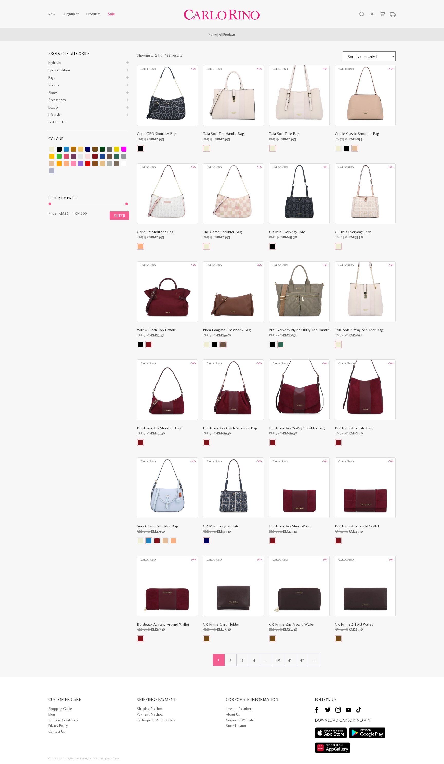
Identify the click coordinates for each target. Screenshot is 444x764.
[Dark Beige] (80, 149)
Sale (111, 14)
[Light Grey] (80, 156)
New (51, 14)
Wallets (53, 85)
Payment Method (150, 714)
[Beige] (51, 149)
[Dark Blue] (87, 149)
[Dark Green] (102, 149)
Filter (119, 215)
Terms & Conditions (63, 720)
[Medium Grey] (123, 156)
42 (302, 660)
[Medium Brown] (109, 156)
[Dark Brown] (95, 149)
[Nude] (51, 163)
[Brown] (73, 149)
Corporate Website (240, 720)
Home (213, 35)
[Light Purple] (51, 170)
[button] (140, 148)
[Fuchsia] (123, 149)
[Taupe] (116, 163)
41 (290, 660)
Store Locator (236, 726)
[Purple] (80, 163)
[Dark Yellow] (116, 149)
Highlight (71, 14)
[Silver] (109, 163)
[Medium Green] (116, 156)
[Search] (361, 15)
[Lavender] (73, 156)
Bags (51, 78)
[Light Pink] (87, 156)
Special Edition (59, 70)
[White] (123, 163)
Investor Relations (239, 709)
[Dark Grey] (109, 149)
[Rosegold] (95, 163)
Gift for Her (57, 122)
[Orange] (59, 163)
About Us (233, 714)
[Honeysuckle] (66, 156)
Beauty (53, 107)
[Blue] (66, 149)
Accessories (57, 100)
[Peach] (66, 163)
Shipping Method (150, 709)
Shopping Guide (60, 709)
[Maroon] (95, 156)
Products (93, 14)
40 (278, 660)
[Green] (59, 156)
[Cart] (382, 14)
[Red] (87, 163)
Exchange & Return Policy (156, 720)
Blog (51, 714)
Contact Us (56, 731)
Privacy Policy (58, 726)
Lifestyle (54, 115)
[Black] (59, 149)
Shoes (53, 93)
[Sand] (102, 163)
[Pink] (73, 163)
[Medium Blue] (102, 156)
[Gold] (51, 156)
